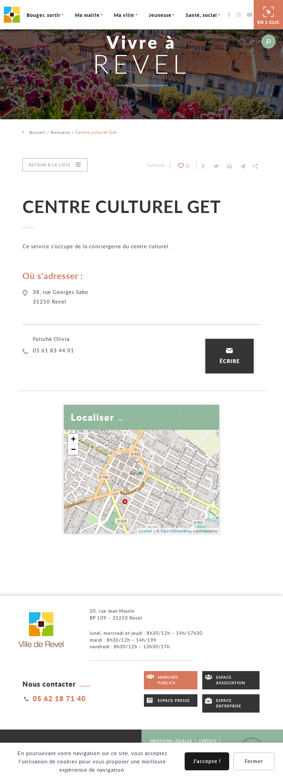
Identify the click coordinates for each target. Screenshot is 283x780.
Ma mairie (87, 14)
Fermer (254, 761)
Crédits (208, 740)
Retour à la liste (49, 164)
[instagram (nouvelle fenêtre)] (241, 14)
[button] (242, 165)
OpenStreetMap (176, 530)
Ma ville (124, 14)
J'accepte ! (207, 761)
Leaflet (145, 530)
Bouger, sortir (43, 14)
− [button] (73, 449)
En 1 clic (268, 22)
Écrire (229, 361)
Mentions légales (171, 740)
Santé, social (201, 14)
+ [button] (73, 439)
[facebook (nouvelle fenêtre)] (231, 14)
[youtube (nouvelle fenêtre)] (251, 14)
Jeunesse (160, 14)
